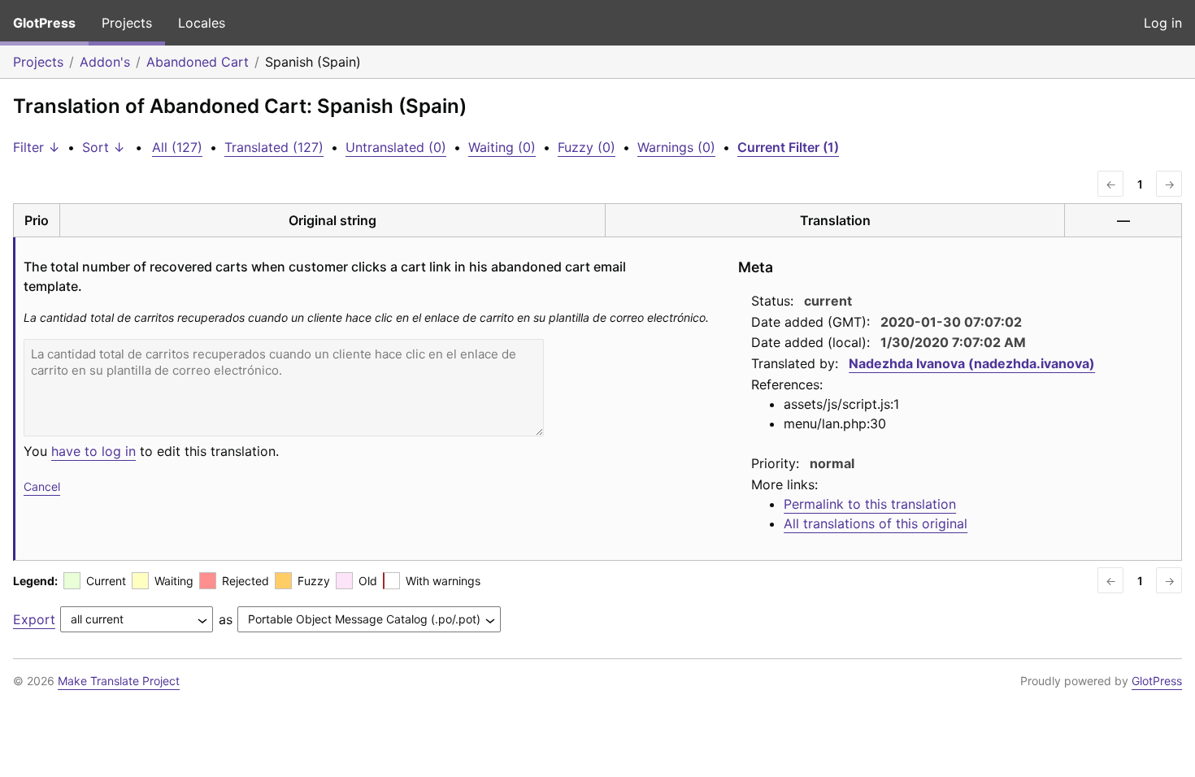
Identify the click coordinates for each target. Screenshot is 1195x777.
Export (34, 619)
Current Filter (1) (788, 147)
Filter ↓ (36, 147)
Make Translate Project (119, 681)
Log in (1163, 23)
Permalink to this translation (870, 504)
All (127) (177, 147)
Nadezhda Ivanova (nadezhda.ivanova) (972, 363)
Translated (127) (274, 147)
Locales (201, 23)
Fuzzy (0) (586, 147)
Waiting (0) (502, 147)
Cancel (42, 486)
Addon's (105, 62)
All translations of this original (875, 523)
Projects (127, 23)
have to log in (93, 451)
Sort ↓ (103, 147)
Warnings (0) (676, 147)
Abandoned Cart (197, 62)
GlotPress (44, 23)
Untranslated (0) (395, 147)
